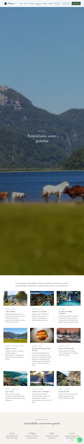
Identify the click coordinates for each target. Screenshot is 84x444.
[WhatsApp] (79, 439)
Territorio (44, 3)
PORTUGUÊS (66, 3)
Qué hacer (38, 3)
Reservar (76, 3)
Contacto (50, 3)
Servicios (32, 3)
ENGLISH (57, 3)
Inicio (21, 3)
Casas (25, 3)
